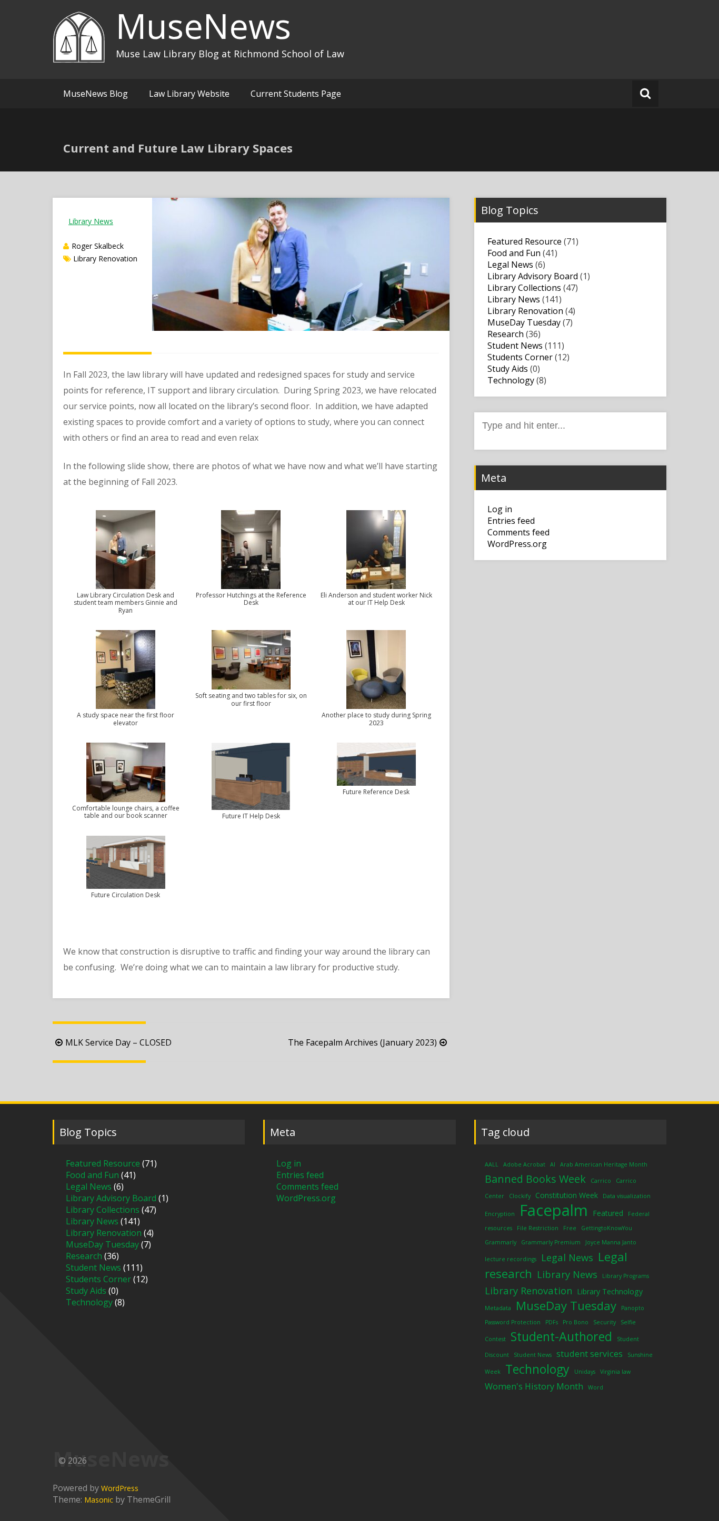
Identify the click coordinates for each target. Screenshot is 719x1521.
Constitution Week (566, 1195)
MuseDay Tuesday (524, 322)
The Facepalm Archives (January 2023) (362, 1042)
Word (595, 1387)
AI (552, 1164)
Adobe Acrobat (524, 1164)
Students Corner (520, 357)
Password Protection (513, 1322)
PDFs (551, 1322)
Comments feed (518, 532)
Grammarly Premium (551, 1242)
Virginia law (615, 1371)
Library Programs (625, 1276)
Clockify (520, 1196)
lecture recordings (510, 1259)
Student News (515, 345)
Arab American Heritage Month (603, 1164)
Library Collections (524, 287)
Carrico (601, 1180)
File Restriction (537, 1228)
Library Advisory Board (532, 276)
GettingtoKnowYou (606, 1228)
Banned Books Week (535, 1179)
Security (604, 1322)
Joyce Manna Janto (610, 1242)
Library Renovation (105, 258)
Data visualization (627, 1196)
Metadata (498, 1308)
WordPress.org (517, 544)
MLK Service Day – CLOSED (118, 1042)
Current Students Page (296, 93)
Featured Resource (524, 241)
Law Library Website (189, 93)
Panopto (632, 1308)
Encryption (500, 1214)
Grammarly (500, 1242)
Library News (90, 221)
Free (569, 1228)
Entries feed (511, 520)
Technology (510, 380)
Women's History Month (534, 1386)
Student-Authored (561, 1336)
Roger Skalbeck (98, 246)
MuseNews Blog (95, 93)
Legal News (510, 264)
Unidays (584, 1371)
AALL (491, 1164)
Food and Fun (514, 253)
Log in (499, 509)
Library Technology (610, 1291)
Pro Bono (575, 1322)
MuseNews (203, 26)
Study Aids (507, 368)
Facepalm (554, 1210)
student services (589, 1353)
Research (505, 334)
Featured (608, 1213)
